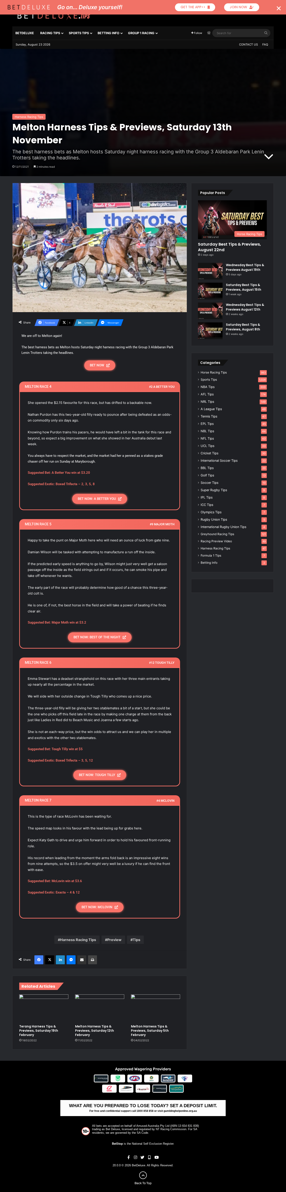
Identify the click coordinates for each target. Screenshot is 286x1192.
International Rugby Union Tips (223, 527)
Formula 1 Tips (211, 555)
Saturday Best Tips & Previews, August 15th (243, 287)
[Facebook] (38, 959)
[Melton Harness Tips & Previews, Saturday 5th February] (155, 1008)
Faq (265, 44)
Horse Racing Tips (214, 372)
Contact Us (248, 44)
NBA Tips (207, 387)
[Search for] (265, 33)
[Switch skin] (209, 33)
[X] (49, 959)
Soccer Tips (209, 482)
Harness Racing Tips (29, 117)
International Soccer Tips (219, 460)
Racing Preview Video (216, 541)
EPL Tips (207, 424)
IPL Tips (206, 497)
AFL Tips (207, 394)
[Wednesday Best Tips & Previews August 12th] (210, 311)
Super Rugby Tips (214, 490)
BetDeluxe (24, 33)
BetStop (117, 1143)
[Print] (92, 959)
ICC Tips (207, 505)
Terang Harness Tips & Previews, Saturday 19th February (38, 1030)
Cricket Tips (209, 453)
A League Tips (211, 409)
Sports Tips (79, 33)
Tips (136, 939)
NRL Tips (207, 401)
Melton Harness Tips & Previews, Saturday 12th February (94, 1030)
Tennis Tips (209, 416)
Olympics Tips (211, 512)
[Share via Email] (81, 959)
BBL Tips (207, 468)
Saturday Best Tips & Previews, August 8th (243, 327)
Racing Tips (50, 33)
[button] (279, 8)
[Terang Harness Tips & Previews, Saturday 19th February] (43, 1008)
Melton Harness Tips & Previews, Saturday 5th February (150, 1030)
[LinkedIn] (60, 959)
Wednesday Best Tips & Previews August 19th (245, 267)
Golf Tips (207, 475)
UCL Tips (207, 446)
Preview (114, 939)
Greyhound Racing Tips (217, 534)
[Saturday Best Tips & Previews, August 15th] (210, 291)
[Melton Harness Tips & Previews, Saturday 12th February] (99, 1008)
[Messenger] (71, 959)
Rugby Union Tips (214, 519)
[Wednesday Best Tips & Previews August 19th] (210, 271)
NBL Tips (207, 431)
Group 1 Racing (141, 33)
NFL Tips (207, 438)
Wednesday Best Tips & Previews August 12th (245, 307)
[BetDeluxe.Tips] (53, 15)
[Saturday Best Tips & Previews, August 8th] (210, 330)
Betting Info (108, 33)
